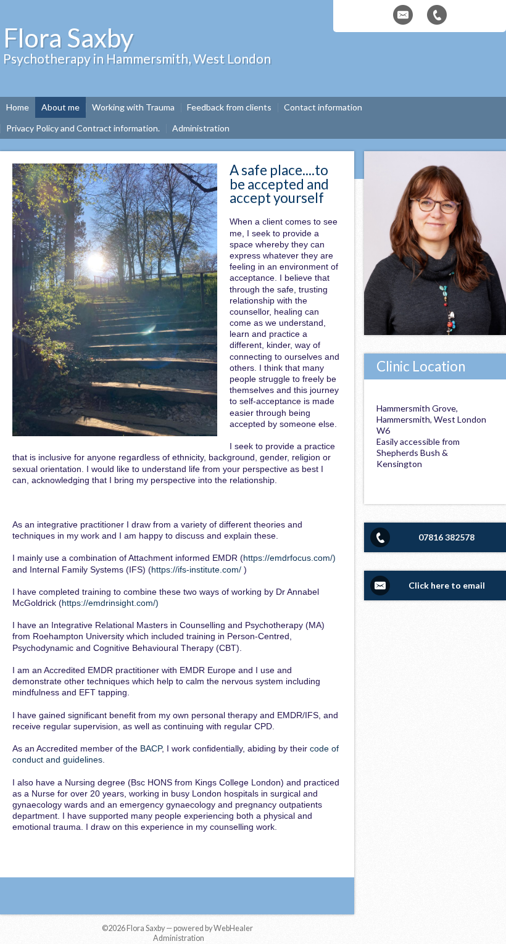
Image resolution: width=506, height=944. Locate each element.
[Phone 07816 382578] (437, 15)
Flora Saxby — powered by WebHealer (189, 928)
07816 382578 (446, 537)
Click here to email (447, 585)
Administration (178, 938)
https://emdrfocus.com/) (289, 558)
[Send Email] (403, 15)
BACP (151, 748)
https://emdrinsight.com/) (110, 603)
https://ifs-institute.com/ (196, 569)
